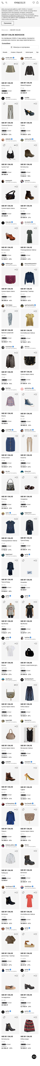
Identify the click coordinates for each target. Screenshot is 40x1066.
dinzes (27, 845)
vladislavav (28, 886)
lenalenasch (9, 886)
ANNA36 (8, 139)
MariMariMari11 (29, 679)
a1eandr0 (27, 762)
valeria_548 (28, 139)
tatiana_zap (28, 430)
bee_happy (9, 305)
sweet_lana (9, 57)
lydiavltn (27, 180)
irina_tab (8, 222)
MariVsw (8, 388)
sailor (7, 513)
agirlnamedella (29, 305)
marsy (7, 969)
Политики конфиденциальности (12, 16)
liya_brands (28, 803)
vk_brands (28, 222)
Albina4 (27, 346)
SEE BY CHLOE (7, 83)
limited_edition (10, 845)
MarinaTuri (28, 720)
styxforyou (9, 679)
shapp (7, 928)
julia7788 (8, 430)
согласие (22, 17)
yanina (27, 1011)
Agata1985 (9, 720)
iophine (27, 637)
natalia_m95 (28, 57)
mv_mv (8, 471)
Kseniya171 (9, 180)
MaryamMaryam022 (30, 263)
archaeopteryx (10, 803)
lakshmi (8, 97)
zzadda (27, 97)
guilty (26, 554)
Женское (4, 30)
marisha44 (9, 346)
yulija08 (8, 761)
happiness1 (28, 512)
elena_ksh (28, 471)
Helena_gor (9, 263)
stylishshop (28, 388)
